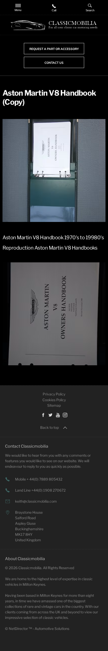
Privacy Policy (54, 394)
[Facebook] (43, 415)
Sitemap (54, 405)
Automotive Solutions (52, 628)
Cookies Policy (54, 400)
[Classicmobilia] (54, 25)
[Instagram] (65, 415)
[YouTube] (58, 415)
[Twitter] (50, 415)
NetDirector (19, 628)
